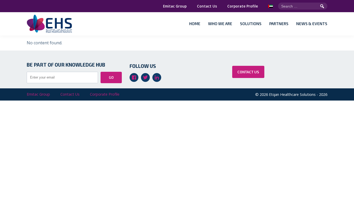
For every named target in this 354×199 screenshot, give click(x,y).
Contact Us (207, 6)
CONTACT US (248, 72)
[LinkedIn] (156, 77)
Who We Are (220, 23)
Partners (278, 23)
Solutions (250, 23)
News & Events (311, 23)
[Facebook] (134, 77)
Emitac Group (175, 6)
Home (194, 23)
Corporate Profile (242, 6)
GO (111, 77)
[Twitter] (145, 77)
